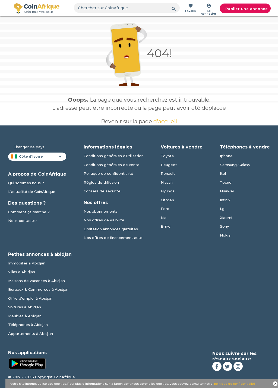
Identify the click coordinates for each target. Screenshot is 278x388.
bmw (165, 226)
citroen (167, 200)
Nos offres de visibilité (104, 220)
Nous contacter (22, 220)
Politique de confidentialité (108, 173)
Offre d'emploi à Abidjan (30, 298)
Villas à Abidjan (21, 272)
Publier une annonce (246, 9)
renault (168, 173)
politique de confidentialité (234, 384)
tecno (226, 182)
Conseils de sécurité (102, 191)
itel (223, 173)
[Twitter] (227, 366)
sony (224, 226)
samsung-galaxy (235, 165)
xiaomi (226, 217)
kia (163, 217)
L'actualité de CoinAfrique (31, 191)
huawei (227, 191)
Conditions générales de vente (112, 165)
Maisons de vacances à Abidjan (36, 281)
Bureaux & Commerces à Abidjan (38, 289)
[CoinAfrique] (36, 8)
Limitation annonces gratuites (111, 229)
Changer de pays (29, 147)
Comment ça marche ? (29, 212)
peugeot (169, 165)
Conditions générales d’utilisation (114, 156)
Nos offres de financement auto (113, 237)
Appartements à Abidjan (30, 333)
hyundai (168, 191)
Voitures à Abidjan (24, 307)
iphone (226, 156)
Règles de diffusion (101, 182)
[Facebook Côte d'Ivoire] (217, 366)
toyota (167, 156)
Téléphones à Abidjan (28, 324)
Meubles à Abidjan (25, 316)
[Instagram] (238, 366)
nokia (225, 235)
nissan (167, 182)
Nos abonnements (101, 211)
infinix (225, 200)
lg (222, 208)
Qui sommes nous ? (26, 183)
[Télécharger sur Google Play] (27, 363)
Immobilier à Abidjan (26, 263)
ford (165, 208)
